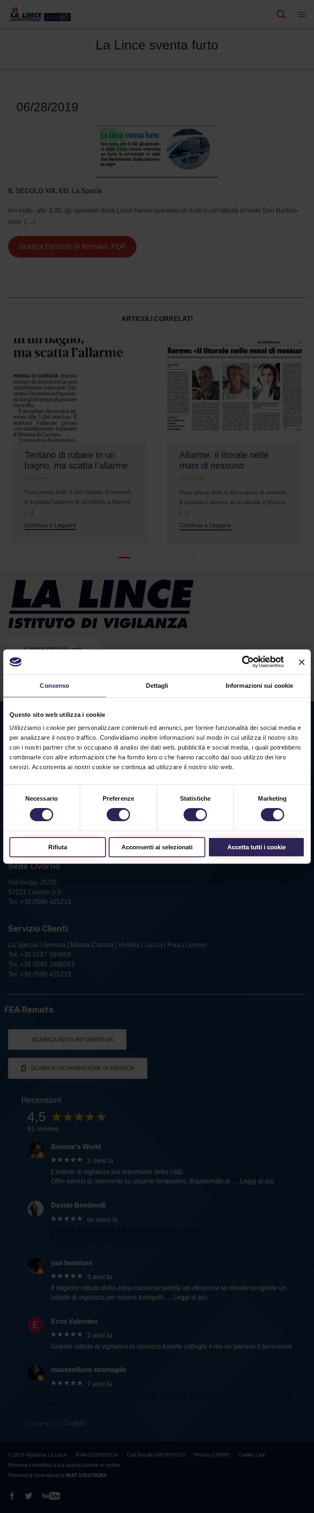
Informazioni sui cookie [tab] (259, 685)
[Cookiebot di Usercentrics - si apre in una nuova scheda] (248, 661)
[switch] (118, 814)
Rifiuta (57, 847)
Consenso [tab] (54, 685)
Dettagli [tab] (157, 685)
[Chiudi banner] (302, 662)
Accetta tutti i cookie (256, 847)
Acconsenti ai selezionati (157, 847)
